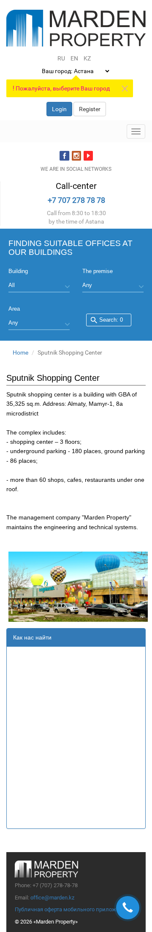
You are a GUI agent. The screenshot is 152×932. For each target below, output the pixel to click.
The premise (97, 271)
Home (20, 352)
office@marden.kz (52, 897)
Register (89, 109)
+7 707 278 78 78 (76, 200)
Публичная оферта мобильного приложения (72, 909)
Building (18, 271)
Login (59, 109)
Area (14, 309)
